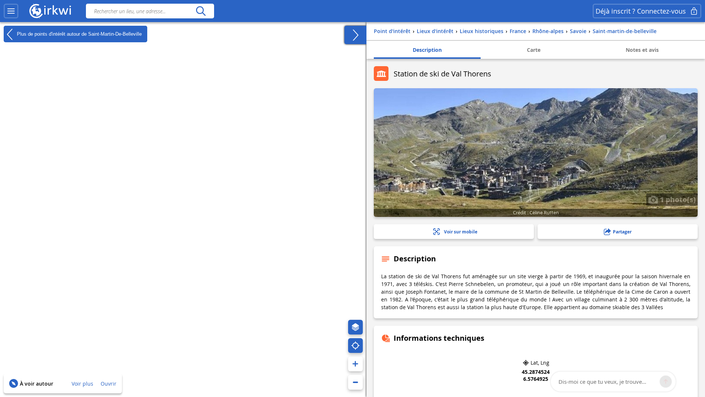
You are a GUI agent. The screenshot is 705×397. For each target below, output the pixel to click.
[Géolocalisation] (355, 345)
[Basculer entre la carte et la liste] (355, 35)
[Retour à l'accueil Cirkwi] (50, 11)
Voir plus (82, 383)
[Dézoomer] (355, 382)
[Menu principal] (11, 11)
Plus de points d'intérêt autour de (78, 33)
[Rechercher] (201, 11)
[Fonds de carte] (355, 327)
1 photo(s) (677, 199)
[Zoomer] (355, 364)
